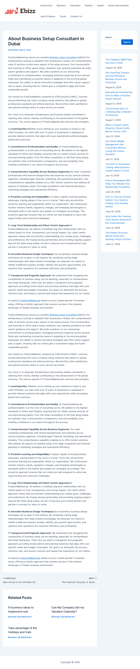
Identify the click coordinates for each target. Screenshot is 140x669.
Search (108, 37)
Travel (63, 16)
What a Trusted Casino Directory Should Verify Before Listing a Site (117, 128)
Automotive (46, 5)
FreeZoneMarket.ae (30, 300)
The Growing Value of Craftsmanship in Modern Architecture (118, 111)
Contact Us (76, 16)
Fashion (89, 5)
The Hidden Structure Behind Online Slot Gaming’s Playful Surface (118, 236)
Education (75, 5)
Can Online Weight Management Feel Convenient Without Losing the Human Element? (115, 148)
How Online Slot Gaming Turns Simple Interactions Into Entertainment (118, 219)
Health (100, 5)
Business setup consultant (63, 57)
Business (61, 5)
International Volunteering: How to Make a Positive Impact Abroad (118, 95)
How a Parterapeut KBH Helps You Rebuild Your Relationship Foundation (117, 183)
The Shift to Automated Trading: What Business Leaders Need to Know (117, 167)
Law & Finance (47, 16)
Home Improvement (118, 5)
